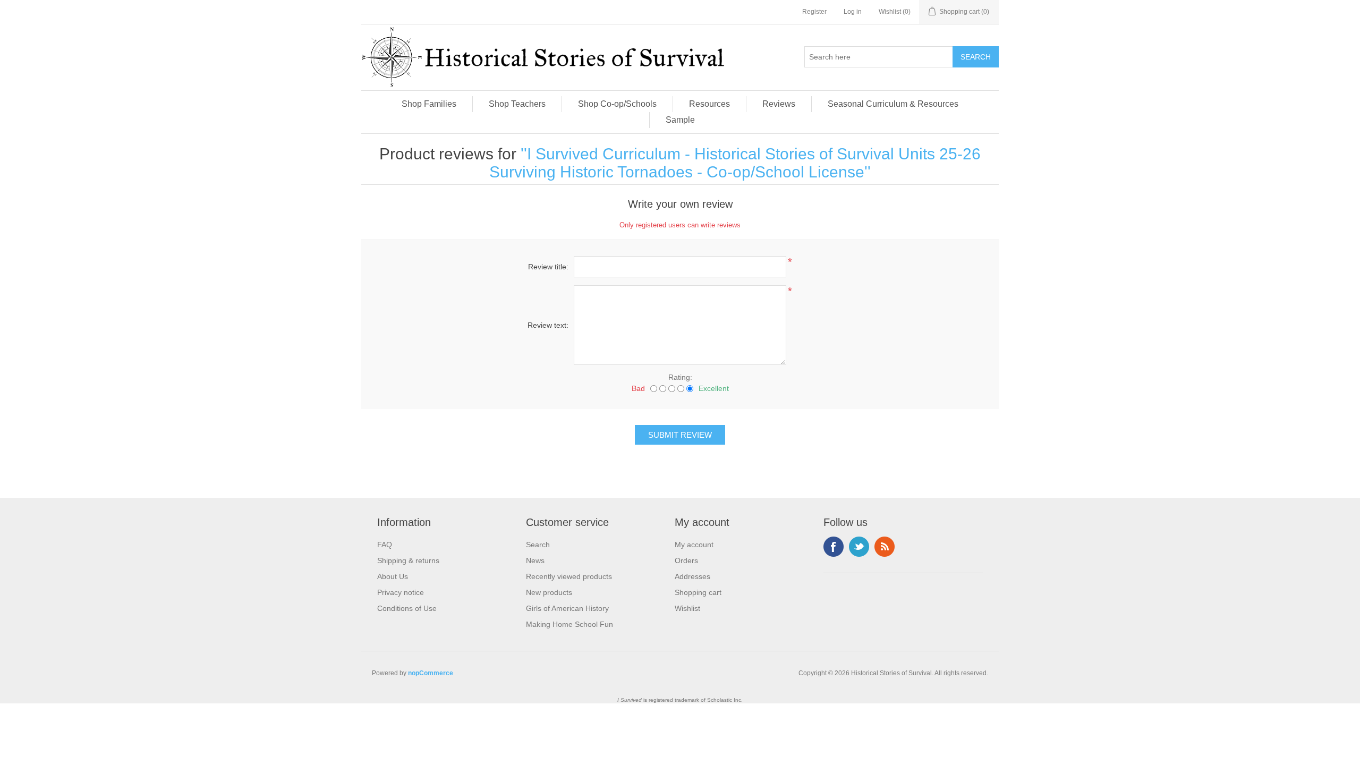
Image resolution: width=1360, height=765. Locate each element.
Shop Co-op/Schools (617, 103)
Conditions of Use (407, 608)
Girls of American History (567, 608)
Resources (709, 103)
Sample (680, 119)
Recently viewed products (569, 576)
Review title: (548, 266)
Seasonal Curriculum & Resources (893, 103)
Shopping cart (698, 592)
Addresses (692, 576)
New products (549, 592)
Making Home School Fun (569, 624)
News (535, 560)
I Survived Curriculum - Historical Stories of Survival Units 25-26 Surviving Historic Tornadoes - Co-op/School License (735, 163)
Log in (853, 11)
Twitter (859, 547)
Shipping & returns (408, 560)
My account (694, 544)
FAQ (384, 544)
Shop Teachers (517, 103)
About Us (392, 576)
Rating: (680, 377)
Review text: (548, 325)
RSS (884, 547)
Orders (686, 560)
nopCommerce (430, 673)
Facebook (833, 547)
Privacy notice (400, 592)
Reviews (778, 103)
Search (538, 544)
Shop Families (429, 103)
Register (814, 11)
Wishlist (687, 608)
